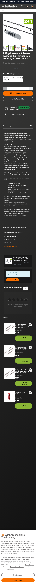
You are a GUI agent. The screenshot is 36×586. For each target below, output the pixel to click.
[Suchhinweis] (3, 11)
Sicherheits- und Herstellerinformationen (14, 227)
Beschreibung (7, 126)
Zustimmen (18, 580)
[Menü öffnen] (3, 6)
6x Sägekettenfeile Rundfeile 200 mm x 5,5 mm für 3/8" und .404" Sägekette (23, 371)
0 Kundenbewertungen (18, 63)
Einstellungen (18, 575)
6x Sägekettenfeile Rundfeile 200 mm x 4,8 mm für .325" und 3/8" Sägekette (23, 326)
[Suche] (34, 10)
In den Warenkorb (19, 93)
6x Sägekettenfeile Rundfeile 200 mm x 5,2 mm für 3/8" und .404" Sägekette (23, 348)
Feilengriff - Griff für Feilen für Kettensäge (23, 393)
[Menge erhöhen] (31, 88)
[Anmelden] (22, 6)
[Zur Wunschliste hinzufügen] (30, 325)
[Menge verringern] (5, 88)
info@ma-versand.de (10, 246)
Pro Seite (26, 286)
